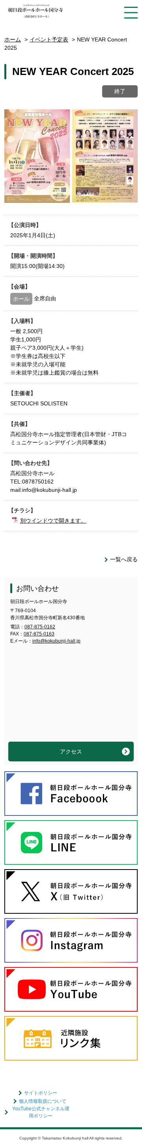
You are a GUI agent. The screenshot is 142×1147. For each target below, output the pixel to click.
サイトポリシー (40, 1093)
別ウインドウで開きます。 (53, 520)
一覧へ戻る (124, 559)
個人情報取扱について (42, 1101)
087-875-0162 (39, 627)
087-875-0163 (39, 634)
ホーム (12, 39)
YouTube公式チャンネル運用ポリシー (40, 1112)
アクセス (71, 751)
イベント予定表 (49, 39)
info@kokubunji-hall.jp (56, 641)
